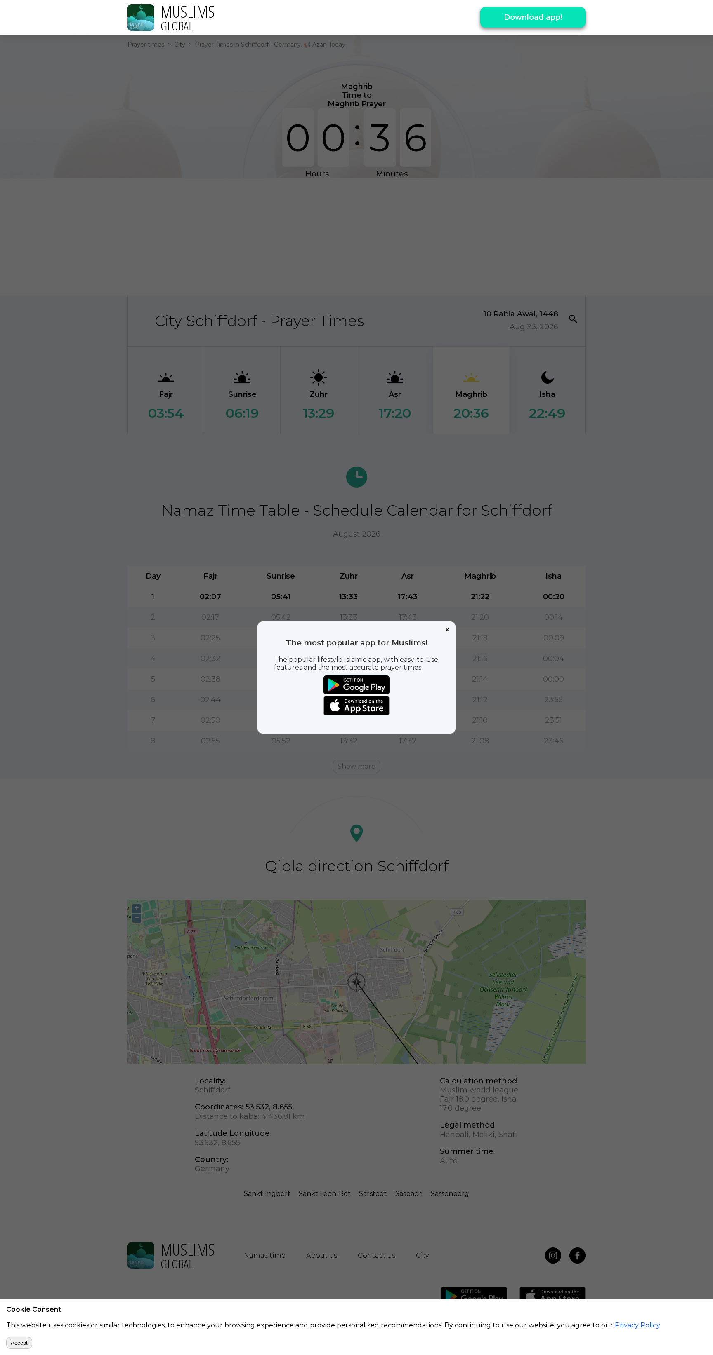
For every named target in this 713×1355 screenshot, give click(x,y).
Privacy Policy (637, 1325)
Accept (19, 1343)
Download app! (533, 17)
